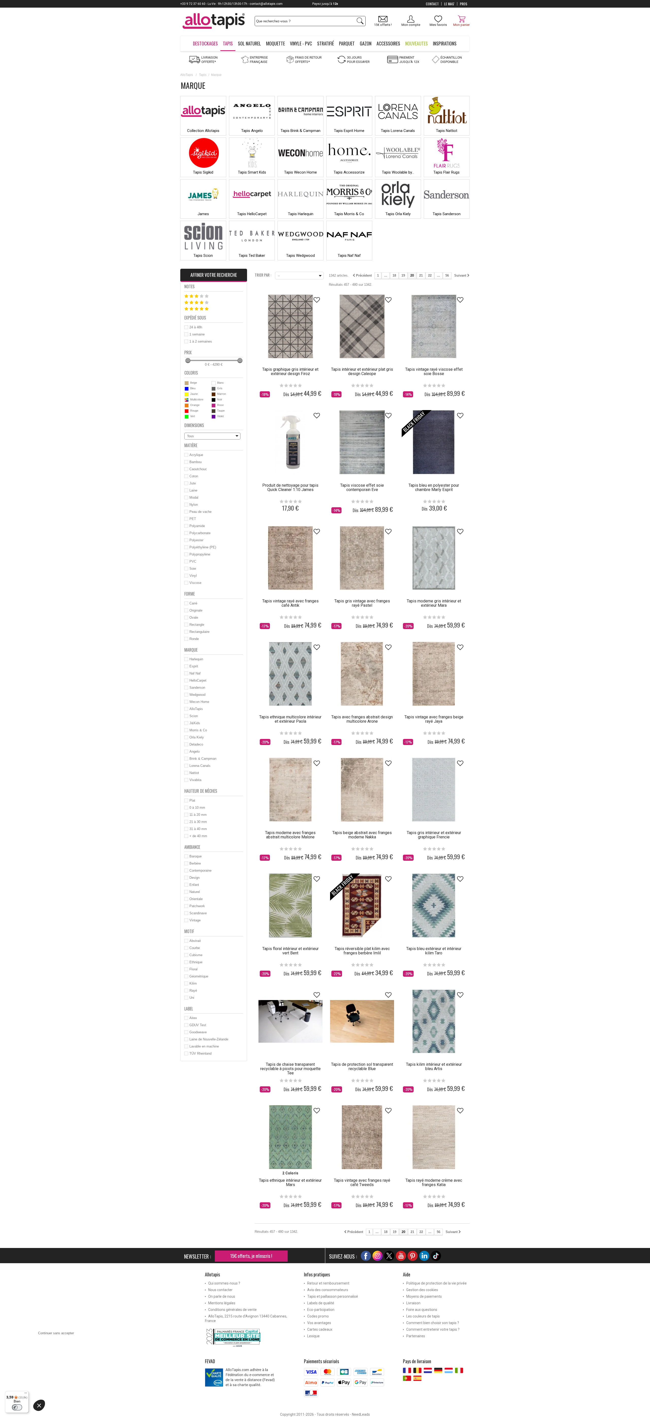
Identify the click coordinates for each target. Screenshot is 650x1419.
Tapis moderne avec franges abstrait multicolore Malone (290, 835)
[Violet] (214, 417)
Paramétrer (60, 1411)
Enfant (194, 885)
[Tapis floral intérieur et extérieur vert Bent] (290, 905)
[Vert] (187, 417)
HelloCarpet (197, 680)
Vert (192, 416)
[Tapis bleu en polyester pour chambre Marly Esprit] (434, 442)
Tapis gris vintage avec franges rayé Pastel (362, 603)
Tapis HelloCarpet (252, 214)
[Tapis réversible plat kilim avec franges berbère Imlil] (362, 905)
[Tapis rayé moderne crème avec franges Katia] (434, 1137)
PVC (192, 561)
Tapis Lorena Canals (398, 130)
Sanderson (197, 687)
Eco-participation (320, 1310)
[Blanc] (214, 383)
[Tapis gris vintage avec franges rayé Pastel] (362, 558)
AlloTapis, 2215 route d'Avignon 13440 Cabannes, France (246, 1318)
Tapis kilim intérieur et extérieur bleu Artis (434, 1066)
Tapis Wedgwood (300, 255)
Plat (192, 800)
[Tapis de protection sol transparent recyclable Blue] (362, 1021)
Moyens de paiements (424, 1296)
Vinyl (193, 576)
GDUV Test (197, 1025)
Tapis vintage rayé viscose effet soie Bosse (434, 371)
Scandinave (198, 913)
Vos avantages (319, 1323)
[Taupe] (214, 411)
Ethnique (195, 962)
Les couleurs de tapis (423, 1316)
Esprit (193, 666)
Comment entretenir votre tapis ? (433, 1329)
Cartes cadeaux (319, 1329)
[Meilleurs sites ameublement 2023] (250, 1337)
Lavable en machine (204, 1046)
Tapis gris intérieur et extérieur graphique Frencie (434, 835)
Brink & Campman (202, 759)
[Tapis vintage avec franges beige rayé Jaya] (434, 674)
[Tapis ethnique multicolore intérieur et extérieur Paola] (290, 674)
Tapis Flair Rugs (446, 172)
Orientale (196, 899)
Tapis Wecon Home (300, 172)
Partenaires (415, 1336)
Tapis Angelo (252, 130)
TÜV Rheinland (200, 1053)
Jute (192, 483)
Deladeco (196, 744)
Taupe (221, 410)
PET (192, 519)
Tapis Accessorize (349, 172)
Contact (432, 4)
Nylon (193, 504)
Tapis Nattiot (446, 130)
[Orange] (187, 405)
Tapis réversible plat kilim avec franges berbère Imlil (362, 951)
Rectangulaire (199, 632)
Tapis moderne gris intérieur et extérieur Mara (434, 603)
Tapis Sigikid (203, 172)
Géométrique (198, 976)
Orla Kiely (196, 737)
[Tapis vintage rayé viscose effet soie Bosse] (434, 326)
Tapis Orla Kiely (398, 214)
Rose (220, 405)
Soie (192, 568)
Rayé (193, 990)
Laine (193, 490)
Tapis (202, 75)
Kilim (193, 983)
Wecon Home (199, 702)
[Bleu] (187, 389)
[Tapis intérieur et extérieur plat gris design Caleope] (362, 326)
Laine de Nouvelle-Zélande (208, 1039)
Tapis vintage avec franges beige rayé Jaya (433, 719)
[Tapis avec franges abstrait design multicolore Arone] (362, 674)
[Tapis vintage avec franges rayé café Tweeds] (362, 1137)
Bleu (193, 388)
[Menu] (26, 1394)
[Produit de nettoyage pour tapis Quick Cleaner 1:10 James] (290, 442)
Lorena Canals (199, 766)
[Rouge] (187, 411)
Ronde (194, 639)
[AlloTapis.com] (213, 21)
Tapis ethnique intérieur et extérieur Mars (290, 1182)
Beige (193, 382)
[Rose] (214, 405)
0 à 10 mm (197, 807)
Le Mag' (449, 4)
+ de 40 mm (198, 836)
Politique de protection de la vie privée (436, 1283)
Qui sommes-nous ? (224, 1283)
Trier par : (263, 274)
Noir (219, 399)
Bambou (195, 462)
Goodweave (198, 1032)
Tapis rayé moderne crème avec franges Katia (433, 1182)
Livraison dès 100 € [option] (325, 4)
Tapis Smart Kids (252, 172)
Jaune (194, 393)
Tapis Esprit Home (349, 130)
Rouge (194, 410)
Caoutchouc (198, 469)
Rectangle (196, 625)
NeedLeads (361, 1414)
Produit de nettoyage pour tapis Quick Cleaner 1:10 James (290, 487)
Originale (195, 610)
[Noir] (214, 400)
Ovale (193, 617)
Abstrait (195, 941)
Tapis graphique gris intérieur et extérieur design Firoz (290, 371)
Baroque (195, 856)
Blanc (220, 382)
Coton (193, 476)
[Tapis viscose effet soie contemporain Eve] (362, 442)
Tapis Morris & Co (349, 214)
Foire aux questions (421, 1310)
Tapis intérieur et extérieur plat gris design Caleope (362, 371)
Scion (193, 716)
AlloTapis (186, 75)
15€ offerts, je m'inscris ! (251, 1256)
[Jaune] (187, 394)
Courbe (194, 948)
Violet (220, 416)
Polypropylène (199, 554)
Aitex (193, 1018)
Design (194, 878)
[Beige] (187, 383)
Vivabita (195, 780)
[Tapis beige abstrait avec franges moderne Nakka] (362, 790)
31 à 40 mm (198, 829)
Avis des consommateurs (327, 1290)
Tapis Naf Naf (349, 255)
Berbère (195, 863)
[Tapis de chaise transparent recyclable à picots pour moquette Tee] (290, 1021)
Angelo (194, 751)
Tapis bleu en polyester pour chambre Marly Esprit (434, 487)
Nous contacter (220, 1290)
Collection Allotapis (203, 130)
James (203, 214)
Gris (219, 388)
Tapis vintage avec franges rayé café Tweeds (362, 1182)
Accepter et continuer (113, 1411)
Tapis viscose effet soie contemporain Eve (362, 487)
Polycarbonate (199, 533)
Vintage (195, 920)
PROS (463, 4)
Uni (191, 998)
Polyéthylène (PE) (202, 547)
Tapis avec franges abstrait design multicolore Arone (362, 719)
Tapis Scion (203, 255)
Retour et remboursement (328, 1283)
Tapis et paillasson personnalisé (332, 1296)
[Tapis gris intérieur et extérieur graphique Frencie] (434, 790)
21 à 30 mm (198, 822)
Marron (221, 393)
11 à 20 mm (198, 815)
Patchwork (197, 906)
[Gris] (214, 389)
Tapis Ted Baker (252, 255)
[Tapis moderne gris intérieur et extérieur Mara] (434, 558)
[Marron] (214, 394)
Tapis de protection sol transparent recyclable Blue (362, 1066)
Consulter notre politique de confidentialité (69, 1381)
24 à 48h (195, 327)
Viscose (195, 583)
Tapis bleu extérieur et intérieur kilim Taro (433, 951)
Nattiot (194, 773)
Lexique (313, 1336)
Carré (193, 603)
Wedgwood (197, 695)
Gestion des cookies (422, 1290)
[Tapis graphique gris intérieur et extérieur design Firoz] (290, 326)
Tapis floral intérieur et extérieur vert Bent (290, 951)
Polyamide (197, 526)
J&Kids (194, 723)
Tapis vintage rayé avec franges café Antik (290, 603)
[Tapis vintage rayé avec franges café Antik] (290, 558)
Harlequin (196, 659)
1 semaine (197, 334)
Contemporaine (200, 870)
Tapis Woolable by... (398, 172)
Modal (193, 497)
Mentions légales (221, 1303)
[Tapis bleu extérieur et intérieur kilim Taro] (434, 905)
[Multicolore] (187, 400)
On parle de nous (221, 1296)
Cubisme (195, 955)
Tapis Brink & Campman (300, 130)
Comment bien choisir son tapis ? (432, 1323)
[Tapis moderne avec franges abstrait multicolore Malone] (290, 790)
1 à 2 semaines (200, 341)
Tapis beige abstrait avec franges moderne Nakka (362, 835)
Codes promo (318, 1316)
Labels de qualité (320, 1303)
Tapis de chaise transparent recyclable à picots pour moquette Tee (290, 1068)
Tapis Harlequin (300, 214)
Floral (193, 969)
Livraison (413, 1303)
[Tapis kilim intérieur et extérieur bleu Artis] (434, 1021)
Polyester (196, 540)
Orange (195, 405)
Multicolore (196, 399)
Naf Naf (195, 673)
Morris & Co (198, 730)
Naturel (194, 892)
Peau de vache (200, 512)
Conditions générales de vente (232, 1310)
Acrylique (196, 455)
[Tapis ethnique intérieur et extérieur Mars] (290, 1137)
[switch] (17, 1407)
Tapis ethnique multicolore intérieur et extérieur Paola (290, 719)
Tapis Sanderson (447, 214)
